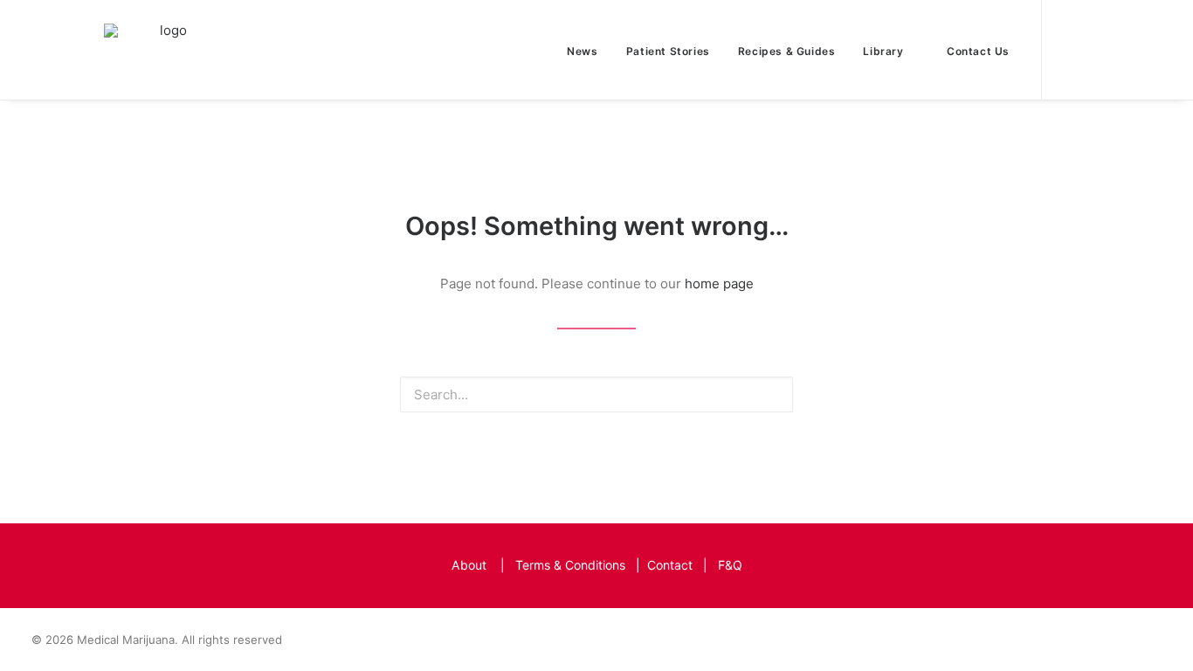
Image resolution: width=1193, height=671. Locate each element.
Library (883, 51)
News (582, 51)
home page (719, 283)
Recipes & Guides (787, 51)
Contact (670, 564)
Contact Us (978, 51)
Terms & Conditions (570, 564)
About (469, 564)
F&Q (730, 564)
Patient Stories (668, 51)
